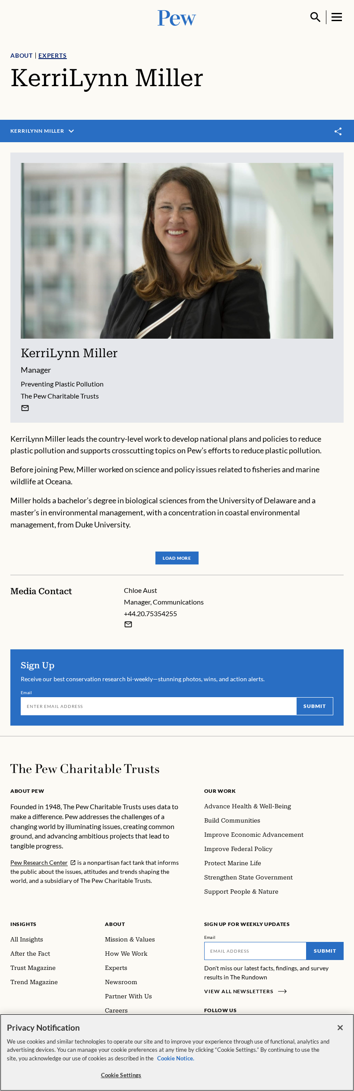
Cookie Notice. (175, 1058)
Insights (23, 924)
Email (26, 692)
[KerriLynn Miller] (25, 408)
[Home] (84, 768)
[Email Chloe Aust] (128, 624)
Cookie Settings (121, 1075)
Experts (52, 55)
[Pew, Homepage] (177, 17)
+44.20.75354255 (150, 613)
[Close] (340, 1027)
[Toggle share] (338, 131)
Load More (177, 558)
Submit (314, 706)
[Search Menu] (315, 17)
